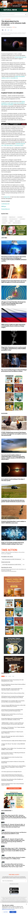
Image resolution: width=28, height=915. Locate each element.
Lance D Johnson (9, 300)
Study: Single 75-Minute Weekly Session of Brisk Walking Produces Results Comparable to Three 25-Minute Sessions (13, 767)
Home (2, 19)
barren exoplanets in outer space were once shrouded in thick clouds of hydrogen (13, 103)
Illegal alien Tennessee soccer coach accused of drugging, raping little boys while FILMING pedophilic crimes (13, 348)
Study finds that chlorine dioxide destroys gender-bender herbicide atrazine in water (13, 500)
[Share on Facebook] (5, 30)
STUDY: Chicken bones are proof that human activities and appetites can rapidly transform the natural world (14, 434)
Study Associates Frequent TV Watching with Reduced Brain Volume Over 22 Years (13, 753)
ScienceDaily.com (5, 209)
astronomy (5, 32)
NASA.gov (3, 206)
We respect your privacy (14, 883)
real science (19, 33)
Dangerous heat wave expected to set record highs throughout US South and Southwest (13, 281)
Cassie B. (8, 279)
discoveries (15, 32)
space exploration (7, 34)
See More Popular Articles (14, 788)
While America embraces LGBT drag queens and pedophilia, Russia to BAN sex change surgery (13, 326)
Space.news (7, 197)
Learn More (5, 911)
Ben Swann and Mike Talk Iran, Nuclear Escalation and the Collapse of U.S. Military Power (13, 858)
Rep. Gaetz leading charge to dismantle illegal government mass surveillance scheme (14, 370)
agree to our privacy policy (8, 909)
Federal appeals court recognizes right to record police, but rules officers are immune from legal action (13, 701)
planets (15, 33)
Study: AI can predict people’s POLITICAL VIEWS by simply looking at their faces (12, 543)
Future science (8, 19)
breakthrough (10, 32)
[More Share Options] (11, 30)
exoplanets (19, 32)
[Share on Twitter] (8, 30)
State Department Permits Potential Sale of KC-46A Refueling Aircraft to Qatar (12, 680)
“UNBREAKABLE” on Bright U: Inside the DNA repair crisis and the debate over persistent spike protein (12, 723)
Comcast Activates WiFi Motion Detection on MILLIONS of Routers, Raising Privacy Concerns (13, 706)
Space (2, 34)
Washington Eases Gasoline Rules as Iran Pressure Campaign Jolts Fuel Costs (12, 714)
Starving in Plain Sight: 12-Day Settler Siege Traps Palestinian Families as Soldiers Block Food (11, 689)
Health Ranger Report (6, 810)
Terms (7, 898)
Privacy (4, 898)
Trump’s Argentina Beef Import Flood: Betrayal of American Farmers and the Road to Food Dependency (12, 775)
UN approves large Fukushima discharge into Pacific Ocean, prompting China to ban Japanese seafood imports (13, 303)
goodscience (6, 33)
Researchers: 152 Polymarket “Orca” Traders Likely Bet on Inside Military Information (13, 728)
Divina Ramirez (9, 27)
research (23, 33)
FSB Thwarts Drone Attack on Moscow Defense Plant (12, 693)
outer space (11, 33)
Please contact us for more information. (8, 571)
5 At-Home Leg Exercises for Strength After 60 (11, 771)
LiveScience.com (5, 203)
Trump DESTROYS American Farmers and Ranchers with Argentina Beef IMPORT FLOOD (13, 833)
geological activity (13, 219)
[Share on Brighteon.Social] (2, 30)
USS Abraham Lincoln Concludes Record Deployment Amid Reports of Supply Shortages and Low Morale (12, 697)
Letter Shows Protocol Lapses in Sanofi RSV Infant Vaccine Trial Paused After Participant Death (12, 710)
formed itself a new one (20, 57)
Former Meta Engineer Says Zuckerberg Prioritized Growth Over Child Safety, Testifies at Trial (12, 719)
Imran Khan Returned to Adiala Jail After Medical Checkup (13, 740)
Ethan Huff (8, 255)
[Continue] (25, 880)
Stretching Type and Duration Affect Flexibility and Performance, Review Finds (12, 780)
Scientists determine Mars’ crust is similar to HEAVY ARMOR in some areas (13, 522)
